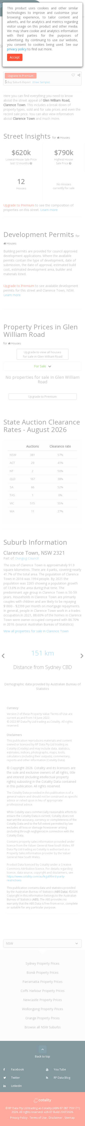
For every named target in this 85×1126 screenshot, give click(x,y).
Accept (15, 57)
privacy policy (17, 49)
